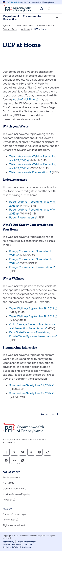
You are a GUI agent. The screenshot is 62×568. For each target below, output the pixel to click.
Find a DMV (8, 483)
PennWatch (9, 519)
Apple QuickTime (25, 99)
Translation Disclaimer (12, 544)
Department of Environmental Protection (22, 18)
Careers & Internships (14, 514)
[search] (49, 9)
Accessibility (8, 542)
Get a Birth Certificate (14, 488)
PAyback (7, 499)
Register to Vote (11, 477)
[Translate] (41, 8)
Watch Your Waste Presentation (30, 172)
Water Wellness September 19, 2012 (33, 308)
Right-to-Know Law (13, 525)
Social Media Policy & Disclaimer (17, 547)
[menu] (56, 9)
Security (28, 544)
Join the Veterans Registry (16, 494)
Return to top (48, 414)
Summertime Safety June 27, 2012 (32, 385)
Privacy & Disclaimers (26, 542)
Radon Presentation (23, 217)
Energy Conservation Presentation (32, 267)
